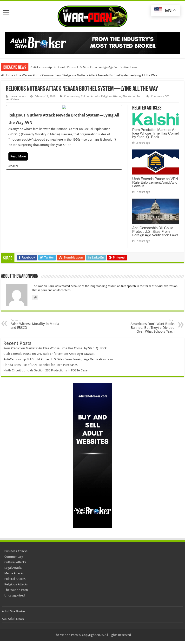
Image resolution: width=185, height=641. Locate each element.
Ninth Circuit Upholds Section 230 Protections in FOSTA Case (45, 370)
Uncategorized (14, 595)
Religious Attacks (111, 96)
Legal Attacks (13, 568)
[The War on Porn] (92, 15)
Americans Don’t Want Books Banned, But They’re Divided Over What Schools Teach (152, 326)
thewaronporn (18, 96)
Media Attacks (14, 573)
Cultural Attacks (90, 96)
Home (8, 75)
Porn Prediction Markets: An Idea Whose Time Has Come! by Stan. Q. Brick (155, 133)
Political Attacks (15, 579)
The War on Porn (28, 75)
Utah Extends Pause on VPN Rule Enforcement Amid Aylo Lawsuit (155, 182)
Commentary (51, 75)
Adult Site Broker (13, 611)
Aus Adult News (13, 619)
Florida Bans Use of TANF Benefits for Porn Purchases (40, 365)
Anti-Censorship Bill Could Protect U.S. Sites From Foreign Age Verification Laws (83, 67)
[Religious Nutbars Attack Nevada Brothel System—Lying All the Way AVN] (64, 137)
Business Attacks (15, 551)
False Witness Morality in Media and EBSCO (35, 324)
